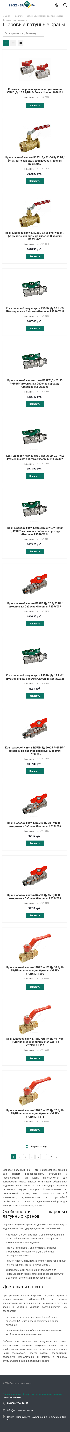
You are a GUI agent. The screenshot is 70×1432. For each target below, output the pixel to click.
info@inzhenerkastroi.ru (20, 1410)
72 (50, 1157)
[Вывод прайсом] (20, 43)
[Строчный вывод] (13, 43)
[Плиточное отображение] (6, 43)
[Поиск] (65, 5)
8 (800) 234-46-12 (17, 1403)
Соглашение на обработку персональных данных (33, 1394)
